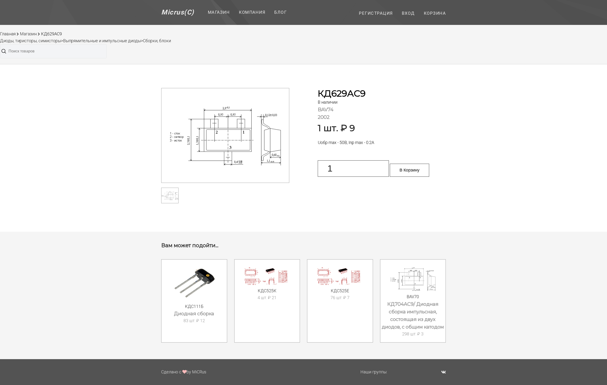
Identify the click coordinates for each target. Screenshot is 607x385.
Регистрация (376, 13)
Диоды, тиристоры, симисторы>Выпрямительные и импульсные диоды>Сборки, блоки (85, 40)
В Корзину (409, 170)
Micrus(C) (177, 12)
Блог (280, 12)
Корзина (435, 13)
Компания (252, 12)
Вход (408, 13)
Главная (8, 33)
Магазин (219, 12)
